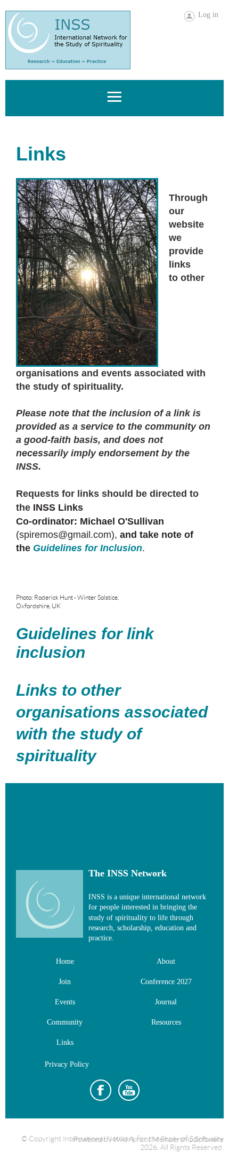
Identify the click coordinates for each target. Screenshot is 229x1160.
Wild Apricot (132, 1139)
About (166, 961)
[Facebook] (100, 1090)
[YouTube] (129, 1090)
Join (65, 982)
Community (65, 1022)
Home (65, 961)
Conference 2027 (166, 982)
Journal (166, 1002)
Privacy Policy (67, 1064)
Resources (166, 1022)
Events (65, 1002)
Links (64, 1042)
